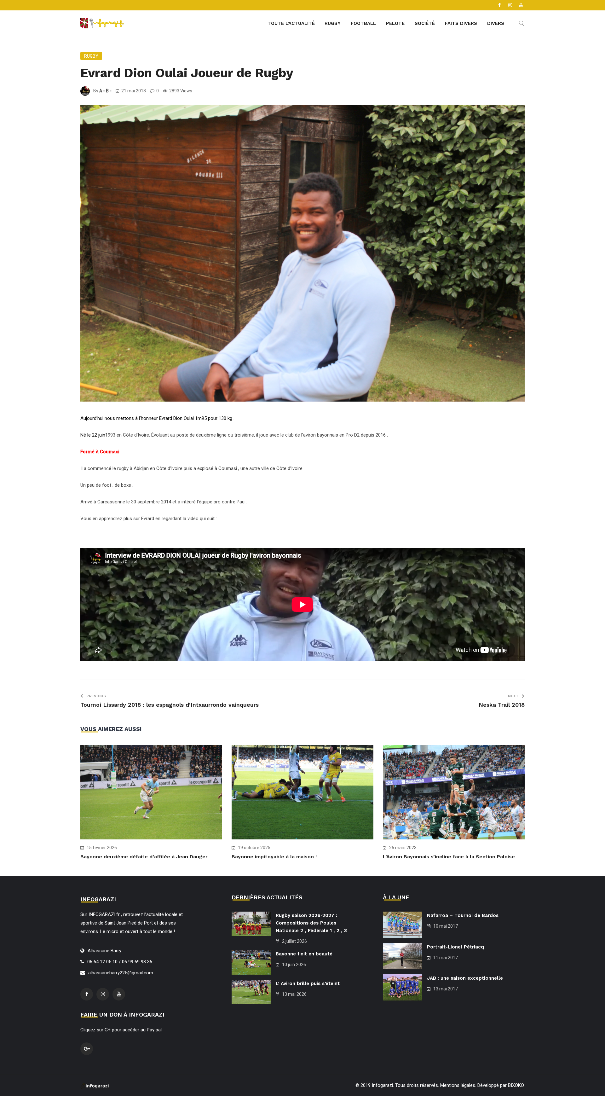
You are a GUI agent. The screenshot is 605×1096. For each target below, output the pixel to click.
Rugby (333, 23)
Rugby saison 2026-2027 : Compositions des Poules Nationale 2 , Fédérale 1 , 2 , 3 (311, 923)
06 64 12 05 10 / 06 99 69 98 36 (119, 962)
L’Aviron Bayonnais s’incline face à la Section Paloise (449, 857)
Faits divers (461, 23)
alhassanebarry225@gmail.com (120, 973)
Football (363, 23)
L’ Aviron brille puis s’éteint (308, 983)
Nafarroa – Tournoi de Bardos (462, 915)
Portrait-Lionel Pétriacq (455, 947)
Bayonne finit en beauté (304, 954)
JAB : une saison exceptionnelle (465, 978)
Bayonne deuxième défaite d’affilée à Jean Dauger (144, 857)
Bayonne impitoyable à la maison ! (274, 857)
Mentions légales (457, 1085)
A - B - (105, 90)
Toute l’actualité (291, 23)
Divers (495, 23)
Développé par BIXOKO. (501, 1085)
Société (425, 23)
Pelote (395, 23)
